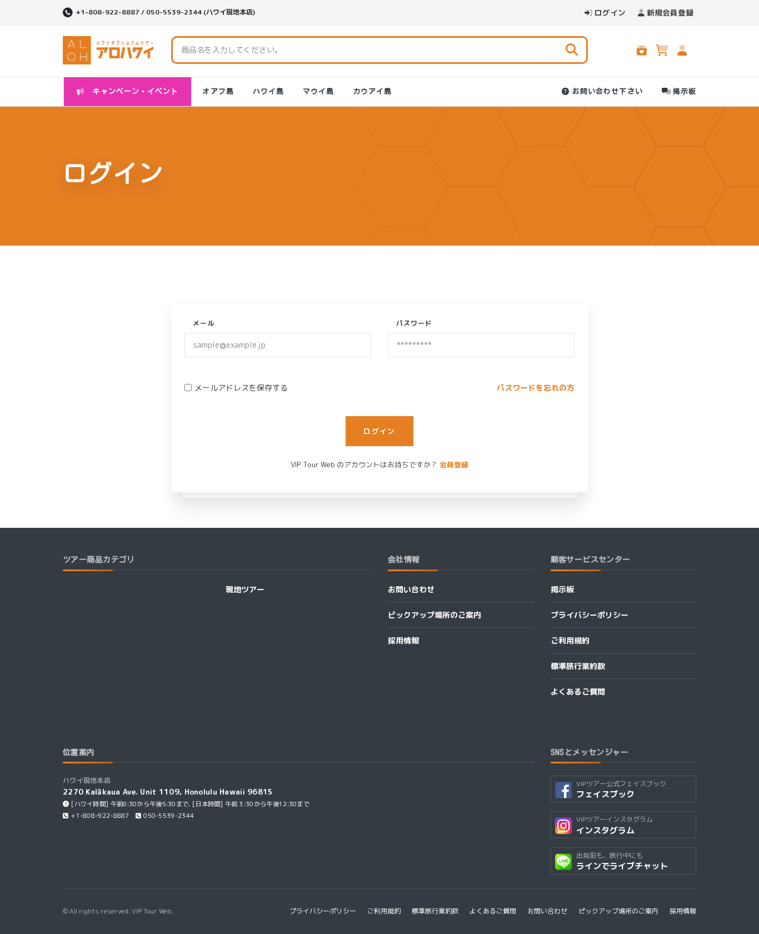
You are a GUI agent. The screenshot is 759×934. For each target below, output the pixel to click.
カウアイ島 (372, 91)
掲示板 (684, 91)
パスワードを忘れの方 (536, 387)
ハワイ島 (268, 91)
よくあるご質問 (578, 691)
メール (203, 323)
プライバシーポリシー (589, 615)
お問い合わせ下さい (607, 91)
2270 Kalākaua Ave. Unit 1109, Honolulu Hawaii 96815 (168, 791)
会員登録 (454, 464)
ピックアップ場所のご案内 (434, 615)
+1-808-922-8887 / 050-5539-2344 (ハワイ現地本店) (165, 12)
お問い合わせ (411, 589)
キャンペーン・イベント (133, 91)
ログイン (610, 12)
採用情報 (403, 640)
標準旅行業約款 (578, 666)
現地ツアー (245, 589)
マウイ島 (318, 91)
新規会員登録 (670, 12)
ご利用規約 (570, 640)
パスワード (414, 323)
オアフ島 (217, 91)
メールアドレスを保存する (241, 387)
